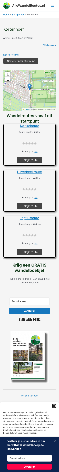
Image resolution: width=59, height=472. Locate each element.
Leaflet (27, 109)
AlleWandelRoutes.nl (28, 6)
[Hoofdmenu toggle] (52, 5)
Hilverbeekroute (29, 172)
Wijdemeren (49, 45)
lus (36, 151)
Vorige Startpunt (29, 395)
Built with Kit (29, 319)
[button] (54, 406)
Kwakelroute (29, 126)
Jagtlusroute (29, 218)
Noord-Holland (11, 54)
